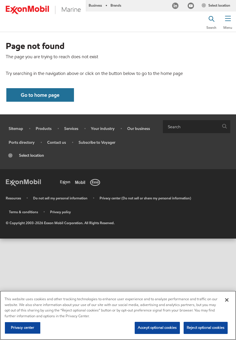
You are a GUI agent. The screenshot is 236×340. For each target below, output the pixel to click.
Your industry (103, 128)
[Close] (226, 300)
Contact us (56, 142)
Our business (138, 128)
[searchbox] (191, 126)
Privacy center (23, 327)
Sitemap (16, 128)
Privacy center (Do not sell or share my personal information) (145, 198)
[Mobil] (81, 182)
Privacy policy (60, 211)
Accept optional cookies (157, 327)
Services (71, 128)
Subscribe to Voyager (97, 142)
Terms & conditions (23, 211)
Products (44, 128)
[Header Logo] (43, 10)
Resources (13, 198)
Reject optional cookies (205, 327)
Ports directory (22, 142)
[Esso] (96, 182)
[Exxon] (66, 182)
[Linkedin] (175, 6)
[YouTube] (190, 6)
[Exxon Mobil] (23, 182)
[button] (228, 22)
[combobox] (196, 126)
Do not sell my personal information (60, 198)
